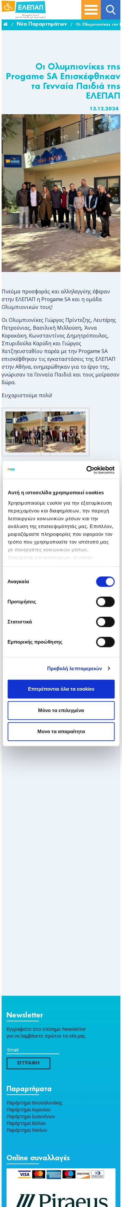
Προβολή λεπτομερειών (74, 668)
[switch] (105, 602)
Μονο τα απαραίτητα (61, 731)
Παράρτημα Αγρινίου (29, 1109)
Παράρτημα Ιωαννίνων (31, 1116)
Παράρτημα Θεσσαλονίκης (34, 1103)
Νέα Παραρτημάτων (42, 24)
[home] (5, 25)
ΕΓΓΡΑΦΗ (28, 1063)
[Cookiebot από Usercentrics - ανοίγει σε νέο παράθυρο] (87, 470)
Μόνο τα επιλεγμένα (61, 710)
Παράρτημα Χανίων (27, 1130)
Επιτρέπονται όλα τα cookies (61, 689)
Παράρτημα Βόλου (26, 1123)
